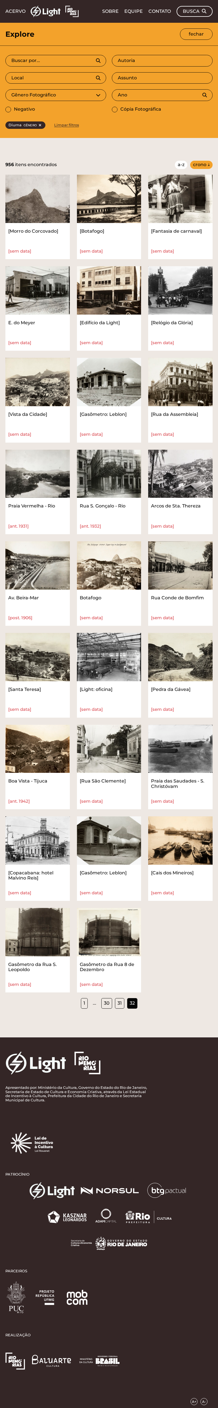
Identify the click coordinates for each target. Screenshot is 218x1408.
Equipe (133, 11)
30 (107, 1003)
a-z (181, 164)
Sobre (110, 11)
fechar (196, 34)
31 (120, 1003)
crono (199, 164)
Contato (159, 11)
